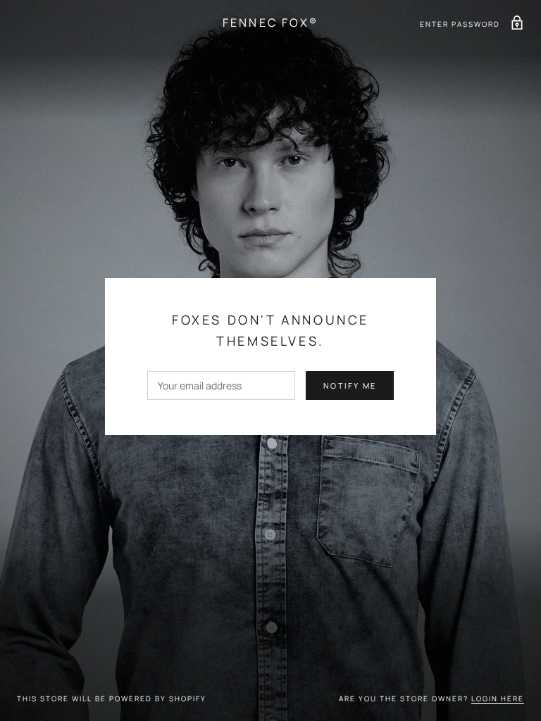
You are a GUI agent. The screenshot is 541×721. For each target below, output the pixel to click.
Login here (497, 698)
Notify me (349, 385)
